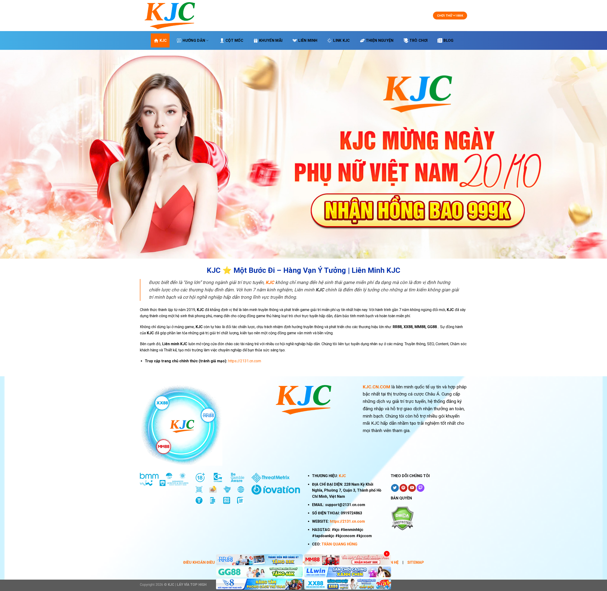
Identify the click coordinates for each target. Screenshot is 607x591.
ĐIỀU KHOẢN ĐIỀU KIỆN (203, 562)
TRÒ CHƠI (418, 40)
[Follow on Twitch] (420, 488)
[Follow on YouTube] (412, 488)
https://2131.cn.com (347, 521)
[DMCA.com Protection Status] (402, 518)
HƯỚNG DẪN (194, 40)
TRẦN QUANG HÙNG (339, 544)
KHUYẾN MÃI (270, 40)
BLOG (448, 40)
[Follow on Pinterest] (403, 488)
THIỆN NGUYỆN (380, 40)
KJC (163, 40)
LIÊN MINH (307, 40)
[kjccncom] (170, 16)
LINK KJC (341, 40)
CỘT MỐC (234, 40)
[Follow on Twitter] (395, 488)
